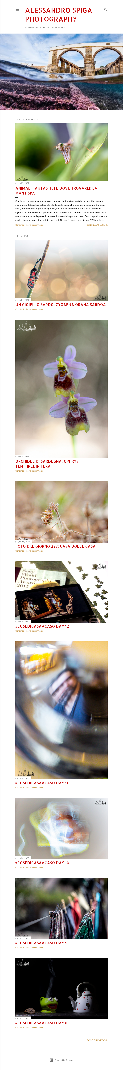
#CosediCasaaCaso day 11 (41, 782)
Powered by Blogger (64, 1060)
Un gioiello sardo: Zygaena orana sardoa (60, 304)
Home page (31, 27)
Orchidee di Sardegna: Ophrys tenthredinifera (46, 464)
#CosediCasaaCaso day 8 (41, 1022)
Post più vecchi (97, 1040)
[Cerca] (106, 9)
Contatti (45, 27)
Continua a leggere (97, 225)
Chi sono (59, 27)
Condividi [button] (19, 225)
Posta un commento (34, 225)
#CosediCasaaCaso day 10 (42, 862)
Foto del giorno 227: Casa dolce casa (55, 546)
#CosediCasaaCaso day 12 (42, 626)
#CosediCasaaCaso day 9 (41, 942)
